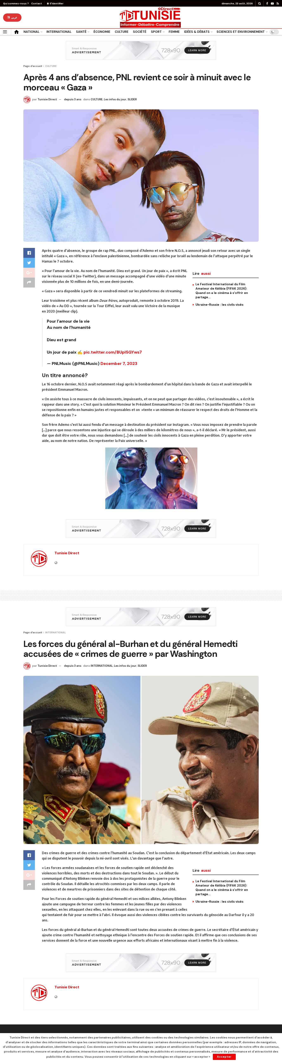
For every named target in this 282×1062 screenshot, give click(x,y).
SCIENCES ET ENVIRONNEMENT (241, 32)
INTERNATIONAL (58, 32)
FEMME (174, 32)
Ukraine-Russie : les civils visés (219, 305)
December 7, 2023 (119, 363)
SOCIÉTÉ (139, 32)
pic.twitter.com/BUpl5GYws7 (113, 352)
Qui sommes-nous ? (16, 3)
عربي (13, 17)
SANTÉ (81, 32)
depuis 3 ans (72, 99)
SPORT (156, 32)
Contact (36, 3)
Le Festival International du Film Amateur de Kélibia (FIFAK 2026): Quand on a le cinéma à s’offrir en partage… (222, 290)
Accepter (224, 1056)
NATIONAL (31, 32)
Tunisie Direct (47, 99)
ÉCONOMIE (102, 32)
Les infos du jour (115, 99)
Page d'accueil (32, 66)
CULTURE (121, 32)
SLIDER (132, 99)
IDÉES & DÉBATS (197, 32)
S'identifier (56, 3)
